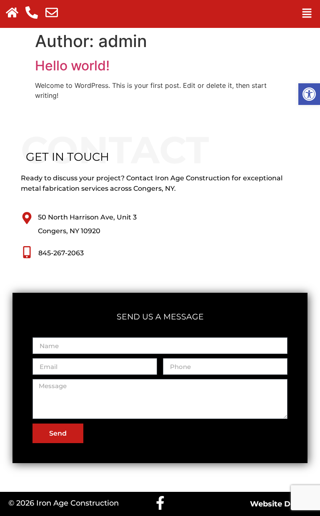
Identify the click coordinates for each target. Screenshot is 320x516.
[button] (309, 94)
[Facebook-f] (160, 503)
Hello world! (72, 65)
